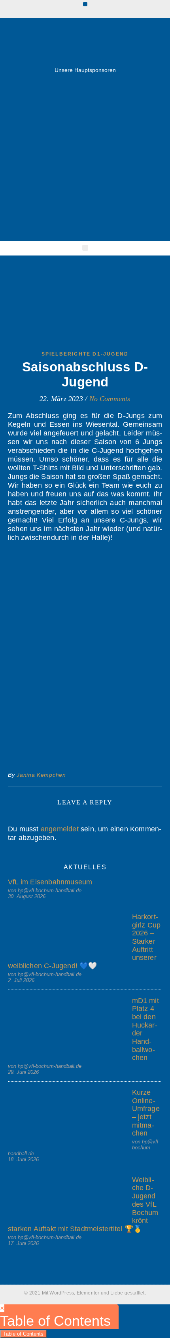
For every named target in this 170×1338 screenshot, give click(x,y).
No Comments (109, 399)
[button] (85, 4)
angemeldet (60, 829)
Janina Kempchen (41, 775)
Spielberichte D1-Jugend (85, 354)
